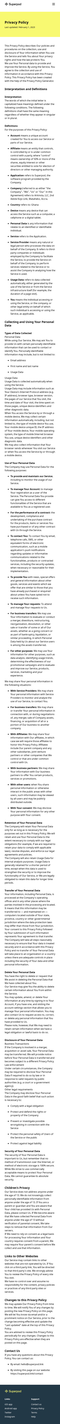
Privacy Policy (37, 1408)
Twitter (8, 1412)
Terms (34, 1412)
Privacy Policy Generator (40, 80)
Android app (11, 1408)
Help (33, 1416)
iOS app (8, 1404)
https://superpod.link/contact (26, 1373)
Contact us (36, 1404)
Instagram (10, 1416)
